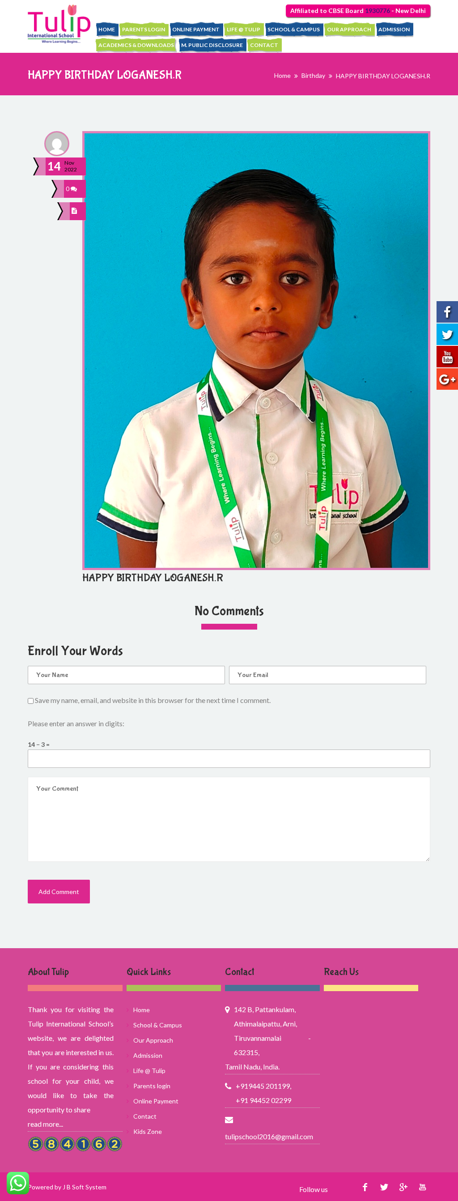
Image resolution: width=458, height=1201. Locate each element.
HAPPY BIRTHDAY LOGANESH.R (152, 578)
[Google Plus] (403, 1187)
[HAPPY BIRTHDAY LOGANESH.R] (75, 211)
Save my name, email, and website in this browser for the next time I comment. (153, 700)
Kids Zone (147, 1131)
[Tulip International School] (59, 23)
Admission (394, 29)
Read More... (45, 1124)
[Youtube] (422, 1187)
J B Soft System (84, 1187)
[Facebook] (365, 1187)
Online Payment (196, 29)
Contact (264, 45)
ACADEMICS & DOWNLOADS (136, 45)
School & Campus (293, 29)
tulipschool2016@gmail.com (268, 1136)
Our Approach (349, 29)
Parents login (143, 29)
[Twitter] (384, 1187)
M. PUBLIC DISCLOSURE (212, 45)
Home (106, 29)
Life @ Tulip (243, 29)
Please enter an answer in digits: (76, 723)
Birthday (313, 75)
